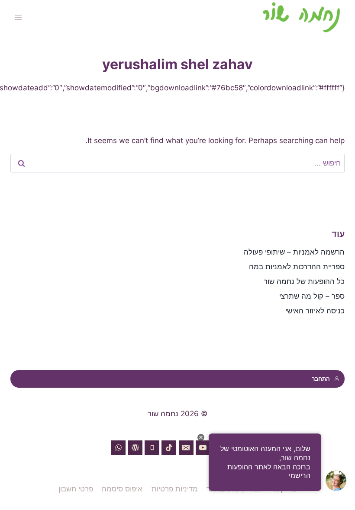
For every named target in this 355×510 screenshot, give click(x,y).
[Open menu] (18, 17)
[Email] (186, 447)
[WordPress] (135, 447)
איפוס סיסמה (122, 488)
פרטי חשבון (75, 488)
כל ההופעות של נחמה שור (304, 281)
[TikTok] (168, 447)
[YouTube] (203, 447)
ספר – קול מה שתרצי (312, 296)
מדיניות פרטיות (175, 488)
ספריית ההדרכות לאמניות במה (297, 266)
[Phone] (152, 447)
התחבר (321, 379)
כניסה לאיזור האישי (315, 310)
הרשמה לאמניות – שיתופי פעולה (294, 252)
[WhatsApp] (118, 447)
